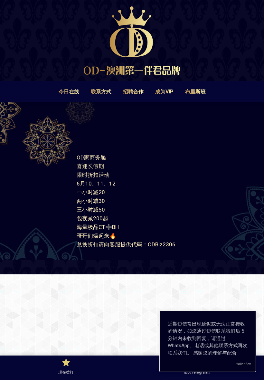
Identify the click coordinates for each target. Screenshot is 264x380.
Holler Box (243, 364)
